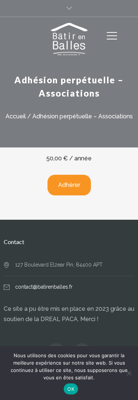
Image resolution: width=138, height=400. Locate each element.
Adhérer (69, 184)
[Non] (128, 373)
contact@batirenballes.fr (43, 287)
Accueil (16, 116)
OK (70, 389)
